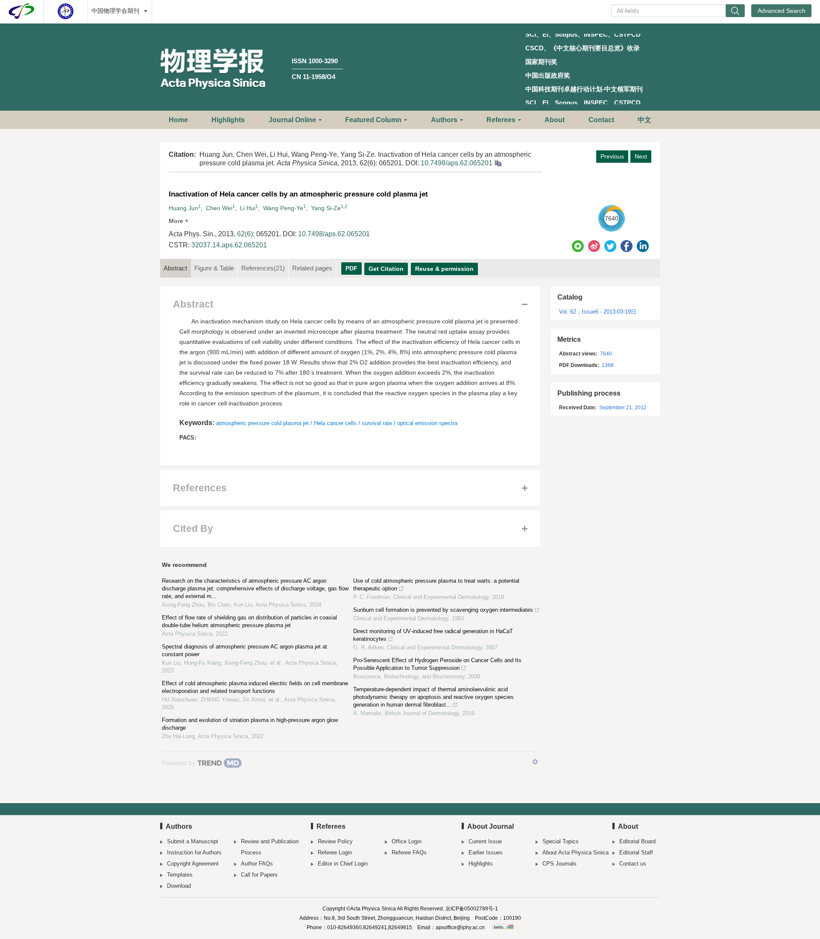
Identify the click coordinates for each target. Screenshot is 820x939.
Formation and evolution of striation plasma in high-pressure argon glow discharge (250, 724)
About (555, 119)
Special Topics (560, 841)
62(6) (245, 234)
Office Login (407, 841)
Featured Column (373, 119)
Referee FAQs (409, 852)
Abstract (175, 268)
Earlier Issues (486, 852)
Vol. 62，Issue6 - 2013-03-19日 (597, 311)
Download (179, 886)
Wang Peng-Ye (283, 208)
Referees (500, 119)
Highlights (228, 119)
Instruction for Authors (194, 852)
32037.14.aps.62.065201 (229, 245)
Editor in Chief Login (343, 863)
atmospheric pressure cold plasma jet (262, 423)
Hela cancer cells (335, 423)
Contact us (632, 863)
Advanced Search (781, 10)
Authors (444, 119)
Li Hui (247, 208)
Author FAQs (257, 863)
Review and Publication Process (270, 847)
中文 (644, 119)
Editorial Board (637, 841)
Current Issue (485, 841)
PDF (351, 268)
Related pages (312, 268)
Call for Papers (259, 875)
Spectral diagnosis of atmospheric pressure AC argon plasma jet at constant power (244, 650)
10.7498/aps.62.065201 (456, 163)
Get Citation (386, 268)
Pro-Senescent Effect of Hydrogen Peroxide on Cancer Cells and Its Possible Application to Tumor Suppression (437, 664)
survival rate (377, 423)
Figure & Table (214, 268)
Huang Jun (183, 208)
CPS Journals (559, 863)
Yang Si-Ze (326, 208)
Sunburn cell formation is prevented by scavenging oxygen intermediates (443, 610)
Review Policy (335, 841)
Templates (180, 875)
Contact (601, 119)
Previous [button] (612, 156)
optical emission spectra (427, 423)
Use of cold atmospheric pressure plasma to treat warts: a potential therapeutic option (436, 585)
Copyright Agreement (193, 863)
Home (178, 119)
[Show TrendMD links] (535, 761)
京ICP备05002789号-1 (471, 909)
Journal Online (292, 119)
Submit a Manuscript (192, 841)
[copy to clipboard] (497, 163)
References (263, 268)
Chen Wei (219, 208)
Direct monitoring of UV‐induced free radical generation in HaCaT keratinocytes (433, 635)
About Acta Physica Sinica (575, 852)
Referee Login (335, 852)
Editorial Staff (636, 852)
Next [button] (641, 156)
